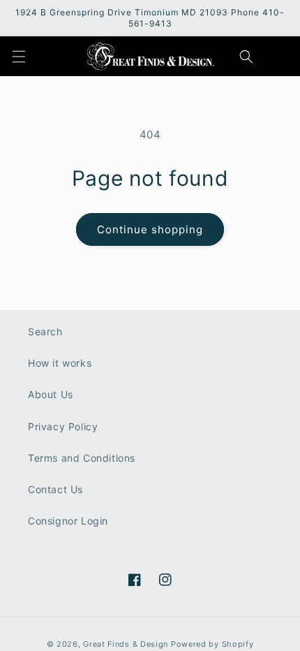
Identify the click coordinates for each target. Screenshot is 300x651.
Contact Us (55, 489)
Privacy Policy (63, 426)
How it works (59, 363)
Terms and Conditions (81, 458)
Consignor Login (68, 521)
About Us (50, 394)
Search (45, 331)
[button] (19, 56)
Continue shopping (150, 229)
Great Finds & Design (125, 644)
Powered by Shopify (212, 644)
